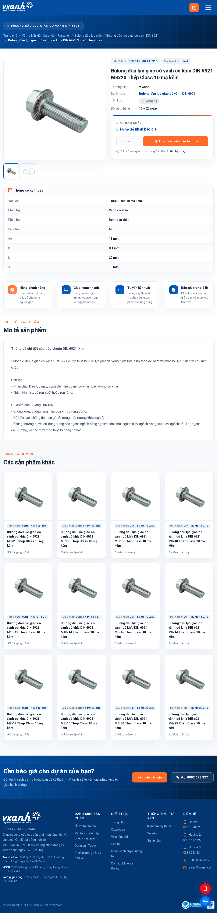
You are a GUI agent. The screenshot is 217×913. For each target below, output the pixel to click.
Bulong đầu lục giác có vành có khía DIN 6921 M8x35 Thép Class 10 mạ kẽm (133, 539)
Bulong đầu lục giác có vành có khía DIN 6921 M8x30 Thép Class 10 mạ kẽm (79, 539)
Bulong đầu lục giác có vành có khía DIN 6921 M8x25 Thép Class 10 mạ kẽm (25, 539)
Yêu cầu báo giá (150, 777)
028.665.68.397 (199, 860)
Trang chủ (10, 36)
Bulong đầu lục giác (88, 36)
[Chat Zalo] (205, 901)
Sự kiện (152, 833)
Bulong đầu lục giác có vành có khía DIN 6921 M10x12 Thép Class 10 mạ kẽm (26, 630)
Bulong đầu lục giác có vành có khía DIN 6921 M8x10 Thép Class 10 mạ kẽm (79, 721)
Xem (81, 349)
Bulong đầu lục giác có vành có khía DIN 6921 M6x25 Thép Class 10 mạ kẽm (186, 721)
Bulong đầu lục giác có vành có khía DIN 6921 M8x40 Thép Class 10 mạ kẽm (186, 539)
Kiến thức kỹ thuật (159, 826)
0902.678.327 (192, 827)
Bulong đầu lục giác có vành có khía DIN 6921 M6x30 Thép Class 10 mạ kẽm (133, 721)
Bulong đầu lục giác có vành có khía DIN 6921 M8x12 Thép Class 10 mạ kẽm (25, 721)
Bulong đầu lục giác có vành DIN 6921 (45, 25)
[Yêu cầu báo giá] (194, 7)
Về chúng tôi (119, 836)
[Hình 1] (11, 171)
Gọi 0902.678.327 (194, 777)
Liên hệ (115, 844)
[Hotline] (205, 888)
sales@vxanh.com (201, 867)
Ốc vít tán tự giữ (85, 826)
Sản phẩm (154, 840)
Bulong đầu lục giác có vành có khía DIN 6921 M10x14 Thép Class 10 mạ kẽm (80, 630)
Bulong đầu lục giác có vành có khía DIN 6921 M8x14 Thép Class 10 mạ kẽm (186, 630)
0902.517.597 (192, 840)
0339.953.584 (192, 852)
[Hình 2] (29, 171)
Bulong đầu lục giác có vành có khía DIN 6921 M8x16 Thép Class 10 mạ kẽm (133, 630)
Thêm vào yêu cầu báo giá (178, 141)
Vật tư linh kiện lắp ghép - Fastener (46, 36)
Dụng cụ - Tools (85, 845)
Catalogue (118, 829)
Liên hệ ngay (177, 151)
